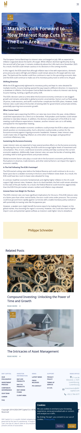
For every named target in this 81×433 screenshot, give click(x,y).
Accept (72, 426)
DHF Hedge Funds (21, 391)
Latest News (37, 377)
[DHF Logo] (9, 4)
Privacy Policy (50, 378)
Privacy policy (49, 419)
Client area (21, 395)
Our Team (5, 393)
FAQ (3, 400)
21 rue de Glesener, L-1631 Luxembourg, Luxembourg (72, 381)
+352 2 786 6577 (73, 394)
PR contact (36, 386)
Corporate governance (7, 389)
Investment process (6, 383)
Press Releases (35, 381)
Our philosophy (6, 378)
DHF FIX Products (21, 386)
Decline (60, 426)
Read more (12, 306)
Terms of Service (50, 383)
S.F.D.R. (50, 388)
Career (4, 397)
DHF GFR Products (21, 380)
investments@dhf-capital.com (72, 389)
